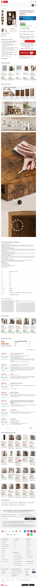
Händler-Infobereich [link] (30, 563)
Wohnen (3, 550)
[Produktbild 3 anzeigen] (2, 17)
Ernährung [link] (28, 553)
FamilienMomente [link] (30, 555)
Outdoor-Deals (4, 541)
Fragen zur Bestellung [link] (18, 556)
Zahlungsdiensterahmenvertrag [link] (17, 571)
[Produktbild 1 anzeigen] (2, 11)
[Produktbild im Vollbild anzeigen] (11, 18)
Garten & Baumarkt (5, 544)
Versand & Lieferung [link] (18, 563)
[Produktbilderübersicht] (2, 18)
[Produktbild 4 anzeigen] (2, 20)
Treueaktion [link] (29, 550)
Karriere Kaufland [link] (27, 572)
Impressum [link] (2, 579)
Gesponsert (33, 432)
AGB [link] (16, 579)
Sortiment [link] (28, 546)
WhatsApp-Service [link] (30, 557)
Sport (3, 555)
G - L (15, 544)
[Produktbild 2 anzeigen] (2, 14)
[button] (27, 25)
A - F (15, 542)
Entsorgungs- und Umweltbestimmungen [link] (25, 579)
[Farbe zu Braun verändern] (2, 30)
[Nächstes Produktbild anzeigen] (2, 26)
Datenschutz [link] (13, 579)
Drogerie (3, 553)
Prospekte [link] (28, 542)
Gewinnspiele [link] (29, 552)
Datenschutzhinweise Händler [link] (17, 572)
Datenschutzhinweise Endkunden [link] (15, 575)
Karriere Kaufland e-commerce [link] (27, 574)
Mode (3, 552)
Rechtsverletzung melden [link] (19, 565)
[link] (31, 1)
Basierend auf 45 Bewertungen (6, 345)
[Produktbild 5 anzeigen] (2, 23)
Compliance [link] (7, 579)
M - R (15, 546)
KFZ (2, 557)
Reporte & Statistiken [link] (4, 572)
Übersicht (16, 541)
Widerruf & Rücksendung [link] (19, 557)
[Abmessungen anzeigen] (16, 25)
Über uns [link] (3, 573)
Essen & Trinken (5, 559)
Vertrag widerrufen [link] (18, 559)
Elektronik (3, 542)
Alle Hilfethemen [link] (17, 554)
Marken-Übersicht (5, 561)
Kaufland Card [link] (29, 544)
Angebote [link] (28, 541)
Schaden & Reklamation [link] (18, 561)
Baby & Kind (4, 548)
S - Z (15, 548)
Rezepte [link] (28, 548)
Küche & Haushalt (5, 546)
